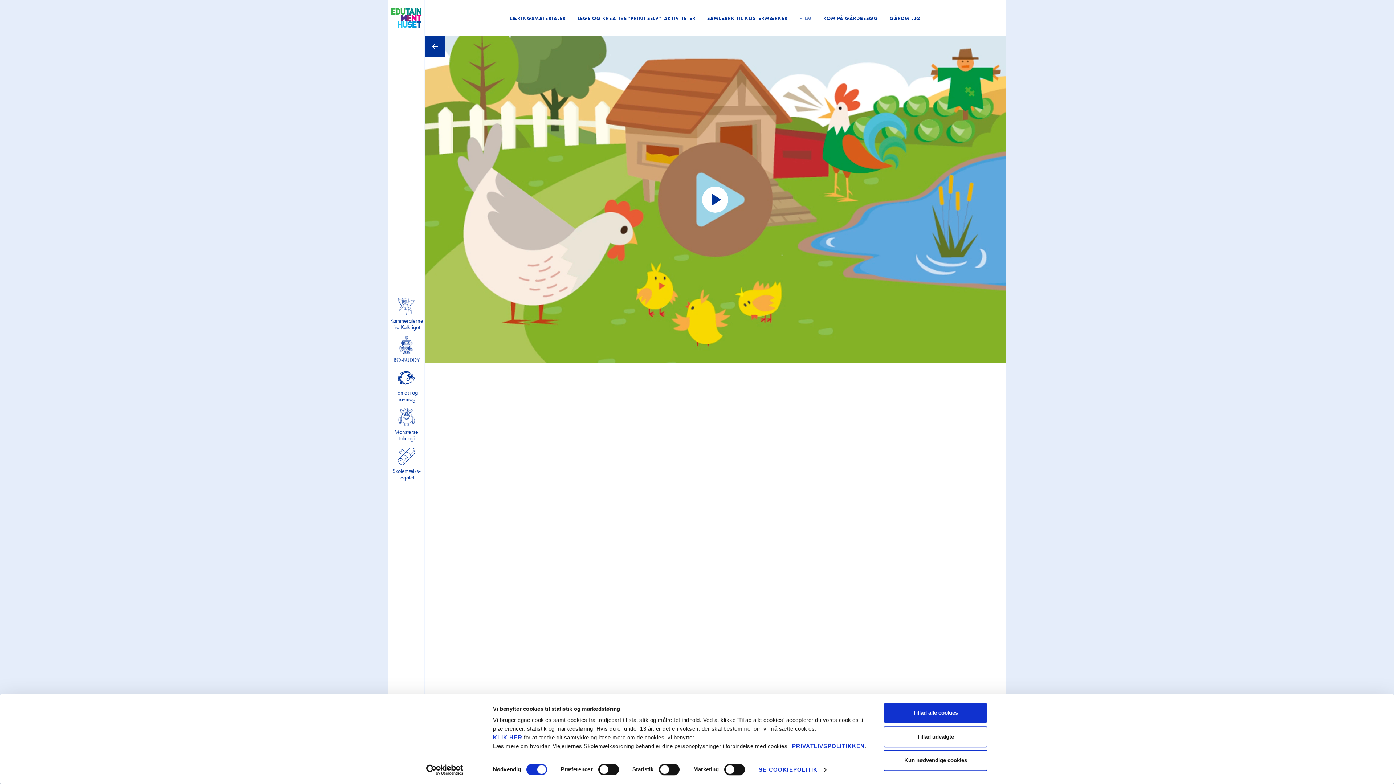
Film (805, 18)
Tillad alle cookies (935, 713)
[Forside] (406, 18)
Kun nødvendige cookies (935, 760)
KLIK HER (507, 737)
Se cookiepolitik (788, 770)
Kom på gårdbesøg (850, 18)
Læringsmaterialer (538, 18)
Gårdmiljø (905, 18)
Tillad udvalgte (935, 737)
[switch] (608, 769)
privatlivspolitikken (828, 746)
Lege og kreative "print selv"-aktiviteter (637, 18)
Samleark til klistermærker (747, 18)
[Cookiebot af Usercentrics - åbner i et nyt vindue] (445, 769)
